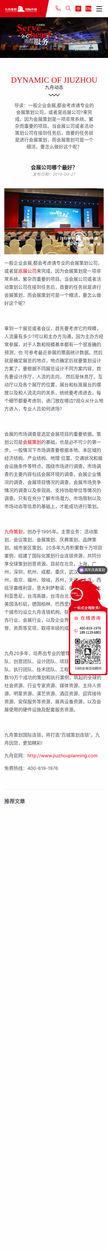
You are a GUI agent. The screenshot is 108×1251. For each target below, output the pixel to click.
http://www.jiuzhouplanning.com (62, 755)
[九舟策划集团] (24, 8)
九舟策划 (13, 532)
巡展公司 (27, 271)
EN (88, 8)
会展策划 (32, 442)
